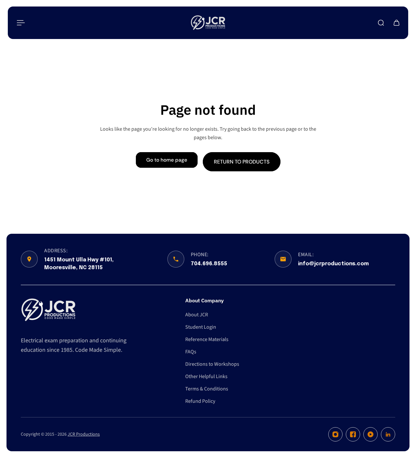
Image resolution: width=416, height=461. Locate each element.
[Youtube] (370, 434)
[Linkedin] (388, 434)
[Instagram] (335, 434)
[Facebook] (353, 434)
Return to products (241, 161)
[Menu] (19, 23)
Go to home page (166, 160)
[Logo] (208, 23)
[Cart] (396, 23)
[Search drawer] (381, 23)
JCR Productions (84, 434)
